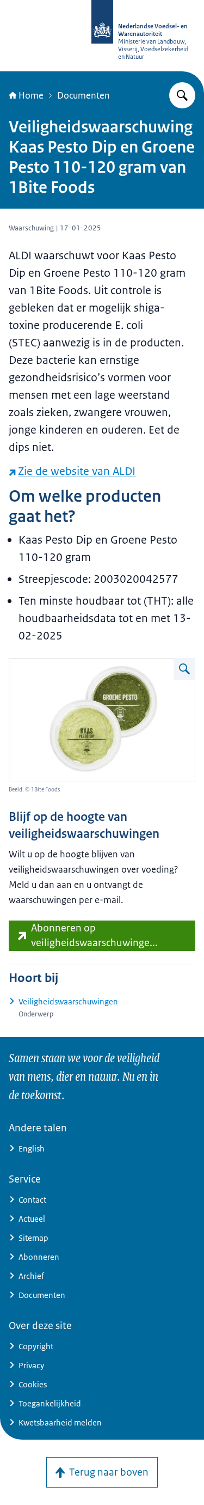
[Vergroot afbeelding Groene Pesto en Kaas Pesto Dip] (184, 669)
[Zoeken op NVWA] (182, 95)
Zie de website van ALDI (76, 471)
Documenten (83, 95)
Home (31, 95)
